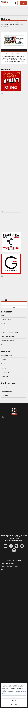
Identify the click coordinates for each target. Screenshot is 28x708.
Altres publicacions (6, 391)
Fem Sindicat (4, 24)
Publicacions (4, 328)
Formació (15, 23)
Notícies (12, 24)
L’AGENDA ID (4, 26)
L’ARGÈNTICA (19, 24)
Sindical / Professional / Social (9, 332)
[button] (14, 11)
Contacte (4, 345)
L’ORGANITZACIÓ (6, 319)
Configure (14, 704)
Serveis (3, 324)
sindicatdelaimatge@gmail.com (14, 540)
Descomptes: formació (7, 340)
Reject (14, 700)
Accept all (14, 697)
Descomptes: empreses (8, 336)
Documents (4, 395)
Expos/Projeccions (6, 23)
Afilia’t (23, 3)
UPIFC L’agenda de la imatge (9, 387)
